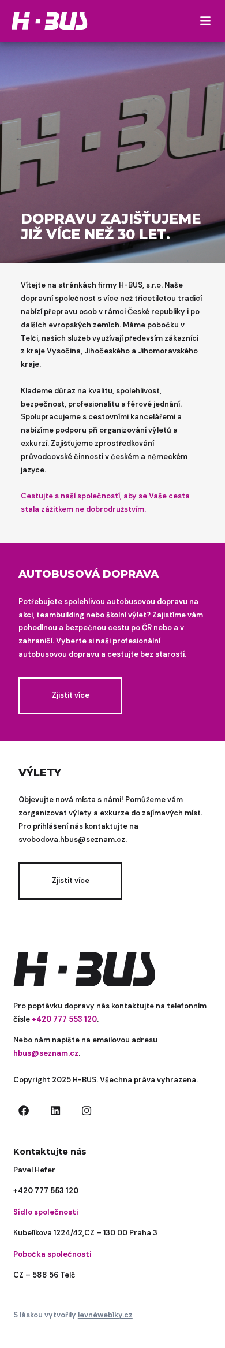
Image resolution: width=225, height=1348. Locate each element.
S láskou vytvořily (73, 1315)
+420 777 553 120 (45, 1191)
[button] (205, 20)
